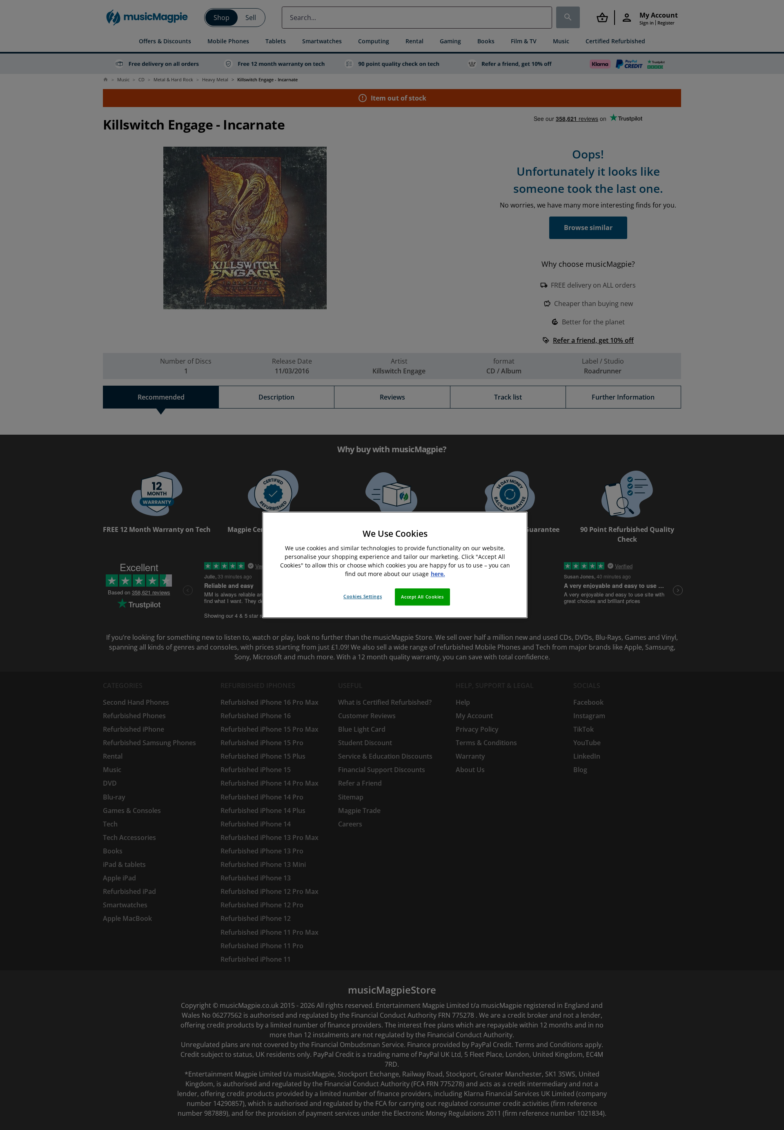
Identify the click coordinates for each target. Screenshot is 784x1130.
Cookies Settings (362, 597)
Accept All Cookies (422, 597)
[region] (395, 564)
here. (438, 574)
